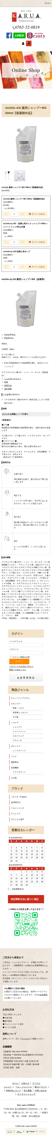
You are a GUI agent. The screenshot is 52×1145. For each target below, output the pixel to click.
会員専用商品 (26, 678)
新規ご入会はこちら (17, 670)
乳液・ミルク (18, 708)
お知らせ (25, 1083)
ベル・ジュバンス (24, 1087)
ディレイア (15, 814)
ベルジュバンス (17, 808)
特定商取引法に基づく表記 (25, 899)
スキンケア (15, 704)
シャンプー (17, 727)
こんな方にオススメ (12, 379)
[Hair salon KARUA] (26, 20)
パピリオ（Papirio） (19, 797)
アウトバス (17, 740)
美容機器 (14, 768)
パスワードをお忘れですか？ (21, 666)
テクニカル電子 (17, 819)
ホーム (15, 1083)
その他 (15, 717)
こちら (26, 1039)
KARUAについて (13, 1090)
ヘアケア (14, 723)
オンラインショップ (26, 1094)
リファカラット (19, 772)
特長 (6, 382)
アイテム (36, 1083)
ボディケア (15, 746)
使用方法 (8, 385)
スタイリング (18, 736)
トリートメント (19, 731)
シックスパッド (19, 750)
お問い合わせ (41, 1090)
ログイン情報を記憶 (21, 657)
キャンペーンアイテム (20, 698)
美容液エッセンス (20, 712)
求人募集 (28, 1090)
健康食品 (14, 762)
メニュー (8, 1087)
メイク (14, 756)
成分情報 (8, 389)
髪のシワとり (41, 1087)
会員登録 (43, 995)
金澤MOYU (15, 802)
